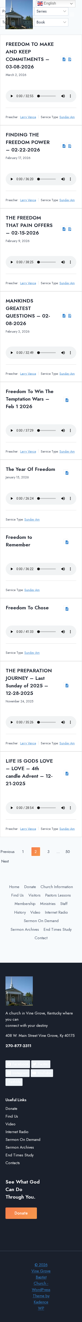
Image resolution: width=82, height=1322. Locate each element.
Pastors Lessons (58, 895)
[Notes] (68, 58)
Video (35, 912)
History (20, 912)
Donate (30, 886)
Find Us (17, 895)
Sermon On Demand (41, 920)
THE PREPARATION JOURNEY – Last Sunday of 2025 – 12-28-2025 (29, 682)
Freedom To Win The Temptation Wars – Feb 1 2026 (30, 399)
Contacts (12, 1163)
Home (14, 886)
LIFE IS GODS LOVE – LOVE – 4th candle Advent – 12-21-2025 (29, 772)
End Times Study (58, 929)
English (49, 3)
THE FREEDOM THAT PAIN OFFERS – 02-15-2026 (29, 225)
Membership (25, 903)
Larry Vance (28, 117)
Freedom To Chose (27, 607)
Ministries (48, 903)
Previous (7, 851)
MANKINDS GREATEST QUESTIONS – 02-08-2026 (28, 312)
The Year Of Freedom (30, 469)
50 (67, 851)
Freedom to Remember (19, 540)
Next (5, 861)
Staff (63, 903)
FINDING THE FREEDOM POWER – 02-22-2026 (28, 142)
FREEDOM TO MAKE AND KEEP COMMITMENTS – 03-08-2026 (30, 55)
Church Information (57, 886)
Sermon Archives (24, 929)
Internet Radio (56, 912)
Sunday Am (67, 117)
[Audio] (63, 58)
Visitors (34, 895)
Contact (41, 938)
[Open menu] (72, 14)
